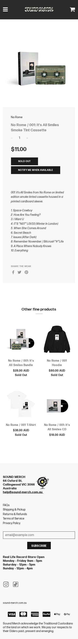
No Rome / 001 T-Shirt (21, 425)
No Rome (17, 117)
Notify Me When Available (35, 170)
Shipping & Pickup (14, 509)
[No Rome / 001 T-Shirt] (21, 405)
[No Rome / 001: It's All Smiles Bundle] (21, 340)
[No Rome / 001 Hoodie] (57, 340)
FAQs (6, 505)
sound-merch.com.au (15, 602)
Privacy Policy (11, 523)
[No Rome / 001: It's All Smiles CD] (57, 405)
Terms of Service (13, 518)
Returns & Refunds (15, 514)
